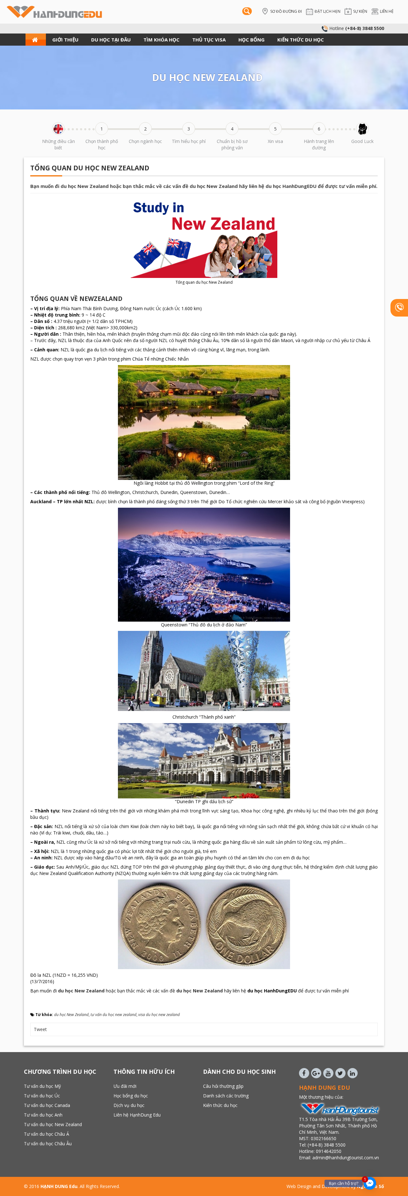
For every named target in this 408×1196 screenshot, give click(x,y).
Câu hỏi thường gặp (223, 1086)
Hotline (356, 28)
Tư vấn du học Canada (47, 1105)
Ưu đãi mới (124, 1086)
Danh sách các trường (226, 1096)
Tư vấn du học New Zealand (53, 1124)
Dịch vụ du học (128, 1105)
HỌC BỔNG (251, 39)
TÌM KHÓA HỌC (161, 39)
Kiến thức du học (220, 1105)
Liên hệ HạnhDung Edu (137, 1115)
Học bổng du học (130, 1096)
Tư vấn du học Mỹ (42, 1086)
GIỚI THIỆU (65, 39)
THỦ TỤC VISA (209, 39)
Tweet (40, 1029)
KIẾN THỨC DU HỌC (300, 39)
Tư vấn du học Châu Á (46, 1134)
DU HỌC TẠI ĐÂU (111, 39)
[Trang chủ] (36, 40)
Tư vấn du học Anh (43, 1115)
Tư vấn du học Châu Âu (48, 1143)
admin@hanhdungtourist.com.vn (346, 1158)
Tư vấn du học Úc (42, 1096)
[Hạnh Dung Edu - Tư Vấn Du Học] (54, 11)
